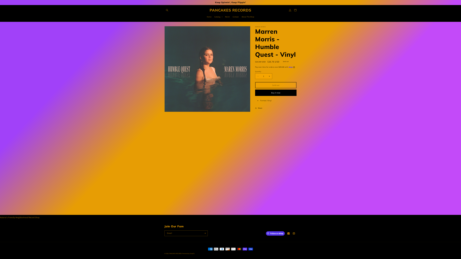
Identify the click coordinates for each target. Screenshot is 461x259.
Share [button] (260, 108)
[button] (167, 10)
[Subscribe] (205, 233)
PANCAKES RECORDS (175, 253)
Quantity (258, 72)
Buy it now (275, 93)
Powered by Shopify (188, 253)
